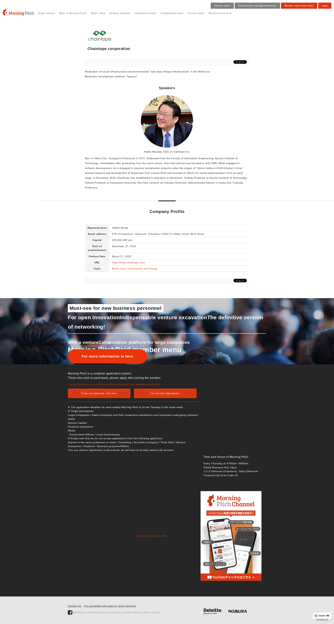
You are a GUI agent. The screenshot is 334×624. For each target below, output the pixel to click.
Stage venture (46, 13)
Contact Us (74, 605)
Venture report (222, 5)
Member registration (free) (299, 5)
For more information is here (107, 356)
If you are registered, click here (99, 393)
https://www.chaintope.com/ (128, 262)
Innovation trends (145, 13)
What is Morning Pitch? (73, 13)
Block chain (119, 268)
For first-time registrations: (165, 393)
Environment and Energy (142, 268)
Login (325, 5)
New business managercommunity (257, 5)
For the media (196, 13)
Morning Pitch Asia (220, 13)
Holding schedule (120, 13)
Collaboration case (172, 13)
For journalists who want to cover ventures (110, 605)
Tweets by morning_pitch (152, 535)
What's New (98, 13)
